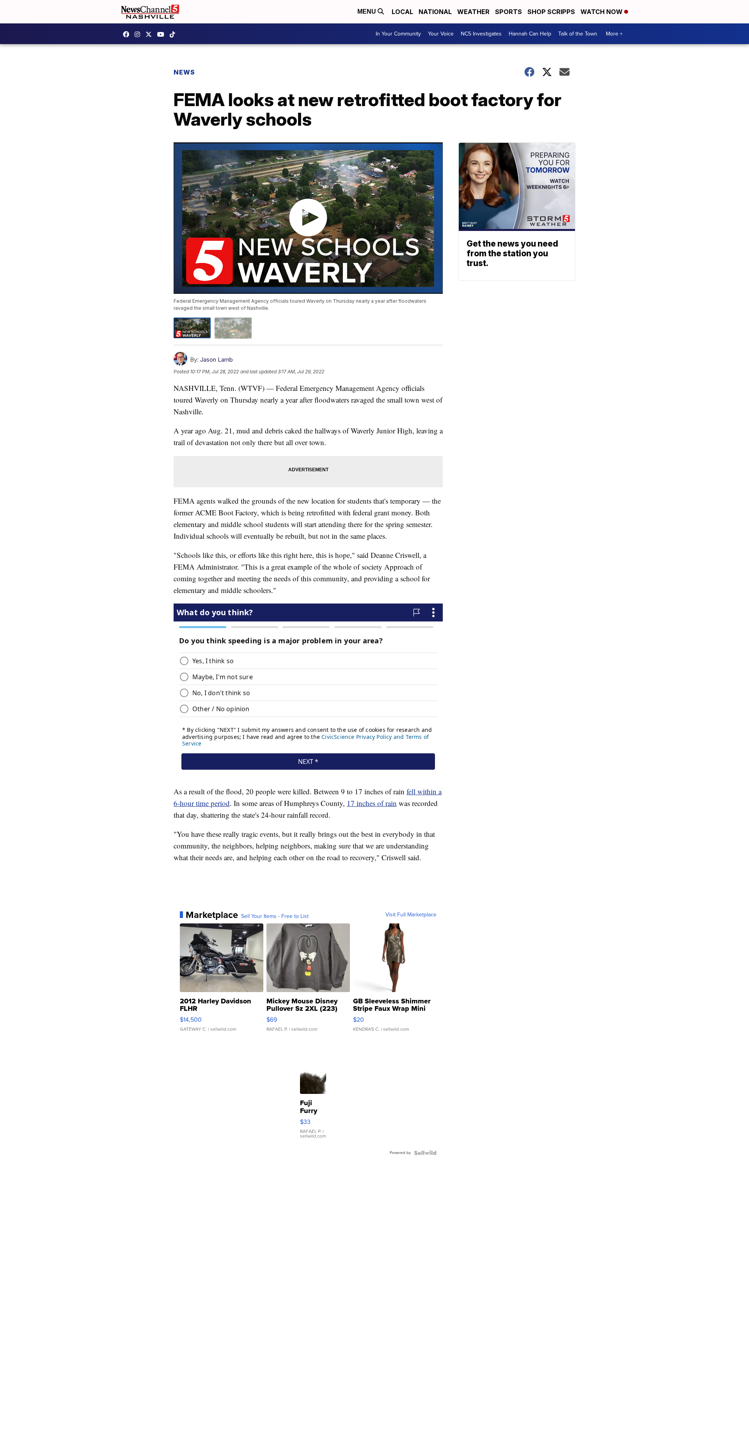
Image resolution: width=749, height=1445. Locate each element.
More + (614, 34)
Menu (367, 11)
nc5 (151, 34)
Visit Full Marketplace (411, 915)
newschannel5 (128, 34)
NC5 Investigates (481, 34)
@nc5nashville (174, 34)
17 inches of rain (372, 803)
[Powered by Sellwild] (425, 1153)
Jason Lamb (216, 359)
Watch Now (602, 12)
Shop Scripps (551, 12)
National (435, 12)
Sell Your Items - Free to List (275, 916)
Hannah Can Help (530, 34)
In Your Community (398, 34)
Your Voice (441, 34)
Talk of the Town (577, 34)
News (184, 72)
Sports (508, 12)
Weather (473, 12)
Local (402, 12)
